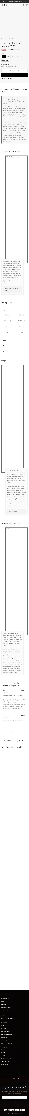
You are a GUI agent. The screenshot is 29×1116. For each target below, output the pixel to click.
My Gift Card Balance (6, 1034)
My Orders (3, 1028)
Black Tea (3, 1053)
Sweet (6, 290)
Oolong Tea (4, 1047)
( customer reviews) (17, 49)
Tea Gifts (3, 1056)
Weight (3, 53)
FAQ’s (2, 1001)
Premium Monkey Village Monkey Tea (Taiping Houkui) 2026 (7, 979)
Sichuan (15, 511)
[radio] (3, 56)
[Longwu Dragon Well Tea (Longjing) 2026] (21, 922)
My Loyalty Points (5, 1031)
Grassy (16, 288)
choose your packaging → (6, 64)
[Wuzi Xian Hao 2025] (7, 805)
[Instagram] (14, 1079)
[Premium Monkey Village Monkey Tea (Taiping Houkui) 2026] (7, 922)
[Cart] (27, 5)
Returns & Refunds (5, 1007)
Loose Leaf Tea (4, 1064)
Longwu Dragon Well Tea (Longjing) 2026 (21, 978)
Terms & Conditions (5, 1040)
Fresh (13, 288)
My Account (4, 1026)
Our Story (3, 1013)
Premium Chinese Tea (6, 1058)
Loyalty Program (5, 998)
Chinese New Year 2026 (7, 1019)
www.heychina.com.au (21, 1)
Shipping (3, 1004)
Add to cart (14, 75)
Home (2, 39)
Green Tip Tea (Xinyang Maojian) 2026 (20, 861)
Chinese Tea (7, 39)
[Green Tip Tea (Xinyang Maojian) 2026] (21, 805)
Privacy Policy (4, 1037)
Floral (9, 288)
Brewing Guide (4, 1010)
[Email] (17, 1079)
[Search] (23, 5)
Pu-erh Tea (3, 1050)
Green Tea (14, 39)
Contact (3, 1016)
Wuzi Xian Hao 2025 (6, 860)
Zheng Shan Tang (5, 1061)
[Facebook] (11, 1079)
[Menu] (2, 5)
